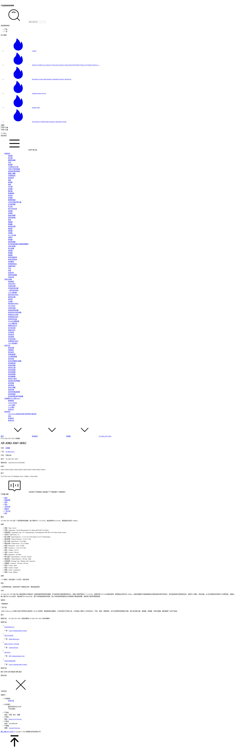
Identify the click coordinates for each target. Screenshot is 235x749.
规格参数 (7, 500)
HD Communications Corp (17, 656)
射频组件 (35, 436)
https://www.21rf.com (15, 719)
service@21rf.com (14, 728)
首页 (2, 436)
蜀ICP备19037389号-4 (8, 731)
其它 (5, 513)
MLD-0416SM (8, 635)
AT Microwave (10, 451)
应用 (5, 502)
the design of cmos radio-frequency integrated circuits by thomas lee (51, 79)
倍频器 (68, 436)
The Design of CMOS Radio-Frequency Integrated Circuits (49, 121)
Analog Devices (13, 647)
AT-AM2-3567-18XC (105, 436)
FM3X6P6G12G (9, 627)
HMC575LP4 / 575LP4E (11, 644)
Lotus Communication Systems (18, 630)
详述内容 (7, 506)
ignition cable (36, 107)
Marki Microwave (14, 639)
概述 (5, 498)
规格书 (6, 509)
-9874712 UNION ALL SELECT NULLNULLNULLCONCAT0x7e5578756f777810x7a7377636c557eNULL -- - (66, 65)
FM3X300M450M (9, 661)
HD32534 (7, 652)
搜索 (2, 125)
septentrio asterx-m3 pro (39, 93)
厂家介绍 (7, 511)
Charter (34, 51)
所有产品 (11, 701)
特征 (5, 504)
